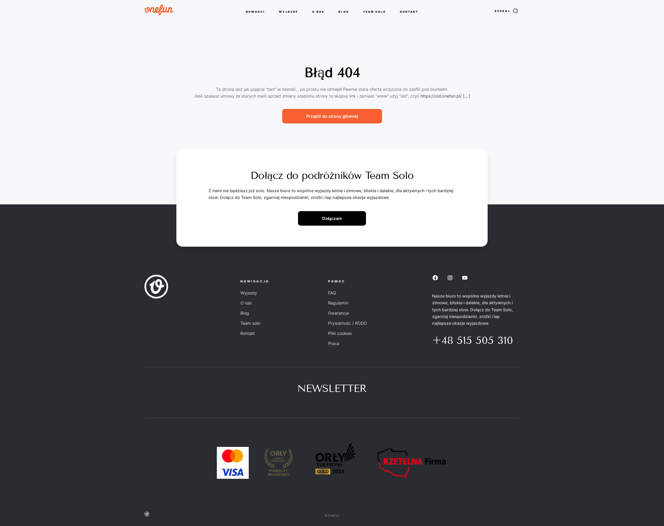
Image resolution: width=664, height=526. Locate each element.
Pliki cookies (340, 333)
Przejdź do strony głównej (332, 116)
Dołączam (332, 218)
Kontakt (247, 333)
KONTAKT (409, 11)
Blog (244, 313)
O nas (246, 303)
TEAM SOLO (374, 11)
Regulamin (338, 303)
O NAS (318, 11)
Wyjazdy (248, 292)
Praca (333, 343)
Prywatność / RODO (347, 323)
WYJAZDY (288, 11)
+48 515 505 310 (472, 340)
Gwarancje (338, 313)
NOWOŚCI (255, 11)
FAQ (332, 292)
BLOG (343, 11)
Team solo (250, 323)
